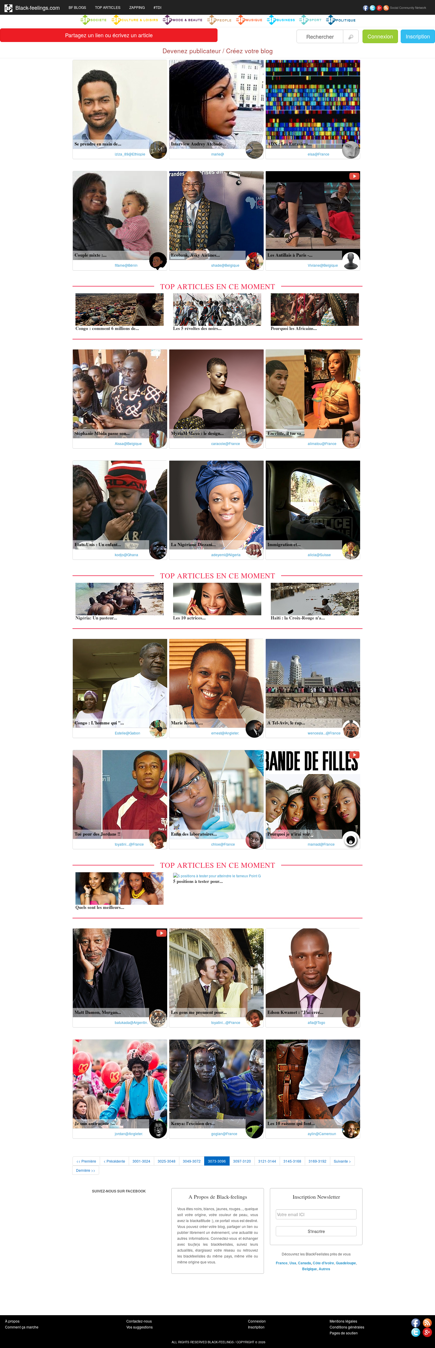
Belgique (309, 1268)
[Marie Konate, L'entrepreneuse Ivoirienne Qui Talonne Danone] (216, 682)
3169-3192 (317, 1160)
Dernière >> (85, 1170)
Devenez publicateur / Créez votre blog (217, 50)
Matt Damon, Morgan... (98, 1012)
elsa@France (318, 153)
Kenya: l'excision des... (193, 1123)
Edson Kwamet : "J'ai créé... (295, 1012)
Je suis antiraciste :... (95, 1123)
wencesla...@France (324, 732)
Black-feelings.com (36, 7)
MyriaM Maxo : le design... (197, 433)
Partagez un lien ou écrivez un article (109, 35)
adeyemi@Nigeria (226, 554)
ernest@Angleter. (225, 732)
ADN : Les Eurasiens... (290, 143)
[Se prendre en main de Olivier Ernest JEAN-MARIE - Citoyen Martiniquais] (120, 103)
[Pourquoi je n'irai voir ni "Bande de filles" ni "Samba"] (313, 793)
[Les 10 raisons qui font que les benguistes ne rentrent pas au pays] (313, 1083)
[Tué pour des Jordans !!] (120, 793)
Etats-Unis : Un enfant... (98, 544)
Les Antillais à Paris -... (290, 255)
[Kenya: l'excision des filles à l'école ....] (216, 1083)
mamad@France (321, 844)
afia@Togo (316, 1022)
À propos (12, 1320)
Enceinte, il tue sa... (286, 433)
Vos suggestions (139, 1326)
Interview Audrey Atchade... (198, 143)
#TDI (157, 7)
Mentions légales (343, 1320)
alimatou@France (322, 443)
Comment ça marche (21, 1326)
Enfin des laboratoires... (194, 834)
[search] (351, 36)
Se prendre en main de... (98, 143)
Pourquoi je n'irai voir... (290, 834)
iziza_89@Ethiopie (130, 153)
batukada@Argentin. (131, 1022)
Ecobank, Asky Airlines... (195, 255)
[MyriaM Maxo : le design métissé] (216, 393)
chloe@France (223, 844)
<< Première (86, 1160)
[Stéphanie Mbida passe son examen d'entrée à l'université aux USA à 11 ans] (120, 393)
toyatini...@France (129, 844)
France (282, 1263)
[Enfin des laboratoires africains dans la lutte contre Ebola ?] (216, 793)
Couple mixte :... (91, 255)
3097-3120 (242, 1160)
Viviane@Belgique (323, 265)
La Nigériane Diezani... (193, 544)
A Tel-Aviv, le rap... (286, 722)
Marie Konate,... (187, 722)
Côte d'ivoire (323, 1263)
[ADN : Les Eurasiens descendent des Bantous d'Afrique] (313, 103)
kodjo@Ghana (126, 554)
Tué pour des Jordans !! (97, 834)
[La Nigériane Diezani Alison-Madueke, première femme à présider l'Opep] (216, 504)
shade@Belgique (225, 265)
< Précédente (114, 1160)
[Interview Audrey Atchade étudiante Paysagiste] (216, 103)
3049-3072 (192, 1160)
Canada (304, 1263)
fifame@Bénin (126, 265)
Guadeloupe (346, 1263)
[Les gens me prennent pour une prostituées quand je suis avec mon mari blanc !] (216, 972)
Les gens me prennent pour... (199, 1012)
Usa (292, 1263)
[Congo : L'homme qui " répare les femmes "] (120, 682)
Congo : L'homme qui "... (99, 722)
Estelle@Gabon (127, 732)
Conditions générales (347, 1326)
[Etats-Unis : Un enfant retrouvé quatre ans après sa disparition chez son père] (120, 504)
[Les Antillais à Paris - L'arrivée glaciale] (313, 215)
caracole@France (225, 443)
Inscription (418, 36)
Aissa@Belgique (128, 443)
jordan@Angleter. (129, 1133)
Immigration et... (284, 544)
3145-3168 (292, 1160)
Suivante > (342, 1160)
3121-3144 (267, 1160)
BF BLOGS (77, 7)
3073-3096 (217, 1160)
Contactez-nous (139, 1320)
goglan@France (224, 1133)
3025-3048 (166, 1160)
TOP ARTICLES (107, 7)
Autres (324, 1268)
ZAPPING (137, 7)
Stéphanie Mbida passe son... (102, 433)
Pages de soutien (344, 1332)
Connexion (380, 36)
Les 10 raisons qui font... (291, 1123)
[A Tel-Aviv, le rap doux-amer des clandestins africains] (313, 682)
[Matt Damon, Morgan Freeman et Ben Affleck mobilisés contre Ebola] (120, 972)
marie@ (217, 153)
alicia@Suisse (319, 554)
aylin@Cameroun (322, 1133)
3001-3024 (141, 1160)
